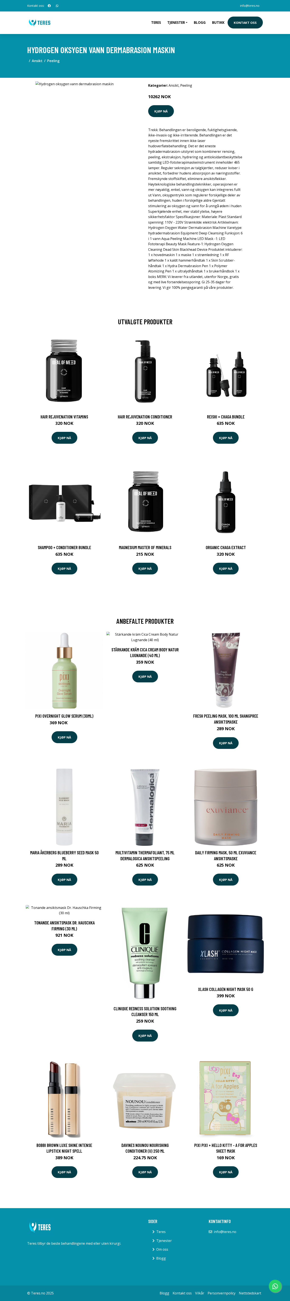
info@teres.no (249, 6)
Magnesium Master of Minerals (145, 547)
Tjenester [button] (176, 22)
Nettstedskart (250, 1293)
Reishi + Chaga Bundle (226, 416)
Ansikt (37, 60)
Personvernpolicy (221, 1293)
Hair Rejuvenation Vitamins (64, 416)
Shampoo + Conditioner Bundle (64, 547)
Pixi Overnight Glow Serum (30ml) (64, 716)
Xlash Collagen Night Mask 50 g (225, 989)
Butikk (218, 22)
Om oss (162, 1249)
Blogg (200, 22)
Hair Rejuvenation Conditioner (145, 416)
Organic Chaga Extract (226, 547)
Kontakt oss (245, 22)
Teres (156, 22)
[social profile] (49, 6)
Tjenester (164, 1240)
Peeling (53, 60)
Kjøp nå (161, 111)
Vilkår (199, 1293)
